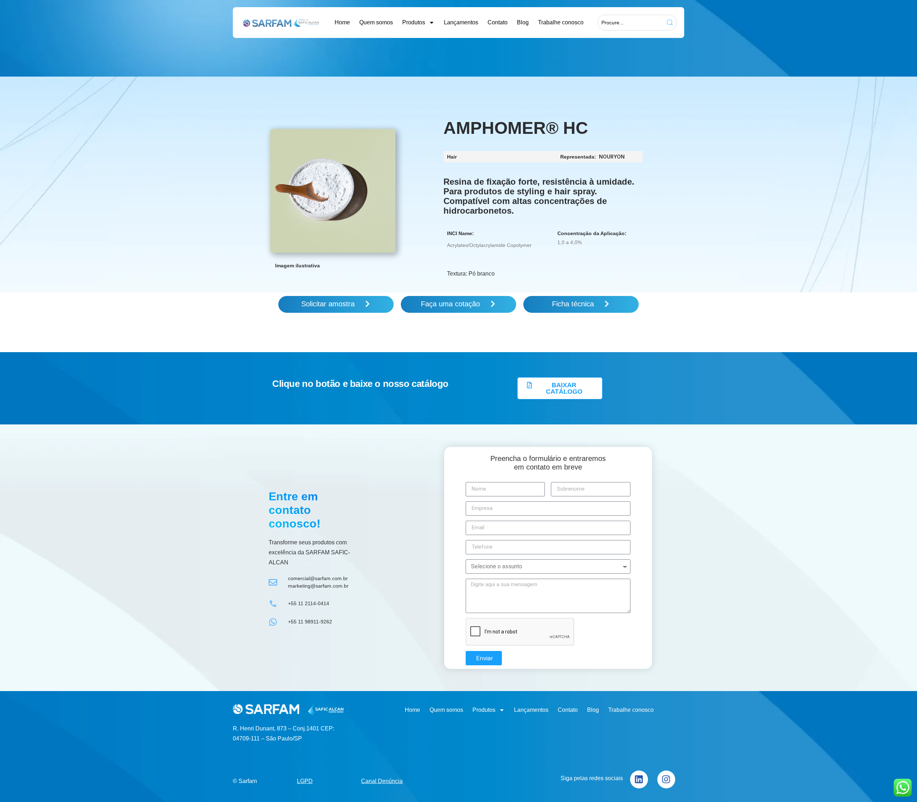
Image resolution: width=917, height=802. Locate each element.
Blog (523, 22)
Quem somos (376, 22)
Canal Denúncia (382, 781)
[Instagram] (666, 779)
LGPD (305, 781)
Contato (498, 22)
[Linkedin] (639, 779)
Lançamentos (461, 22)
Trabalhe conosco (561, 22)
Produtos (413, 22)
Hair (452, 157)
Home (342, 22)
